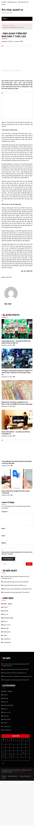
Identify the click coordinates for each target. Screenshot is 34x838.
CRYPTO (5, 607)
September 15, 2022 (7, 376)
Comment (5, 511)
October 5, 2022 (6, 465)
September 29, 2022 (7, 41)
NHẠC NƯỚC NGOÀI (8, 618)
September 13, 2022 (7, 406)
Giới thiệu (4, 2)
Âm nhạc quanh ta (12, 9)
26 (11, 755)
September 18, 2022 (7, 436)
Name (4, 528)
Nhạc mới (5, 614)
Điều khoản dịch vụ (12, 2)
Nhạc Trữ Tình (6, 625)
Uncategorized (7, 642)
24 (3, 755)
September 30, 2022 (7, 345)
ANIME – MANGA (7, 604)
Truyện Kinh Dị (6, 639)
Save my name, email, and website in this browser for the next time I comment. (17, 553)
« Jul (3, 763)
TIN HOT (5, 635)
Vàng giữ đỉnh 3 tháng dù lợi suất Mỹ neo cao (14, 585)
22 (23, 752)
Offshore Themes (8, 772)
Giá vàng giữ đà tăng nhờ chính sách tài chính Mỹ (15, 582)
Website (4, 543)
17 (3, 752)
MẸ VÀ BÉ (5, 611)
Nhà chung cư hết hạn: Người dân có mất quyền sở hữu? (17, 589)
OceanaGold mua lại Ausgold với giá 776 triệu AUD (16, 592)
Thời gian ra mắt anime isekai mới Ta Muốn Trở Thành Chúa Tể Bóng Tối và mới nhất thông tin (17, 372)
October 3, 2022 (6, 495)
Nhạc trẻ (5, 621)
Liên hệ (3, 4)
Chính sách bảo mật (23, 2)
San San (17, 41)
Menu (5, 18)
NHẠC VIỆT (6, 628)
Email (4, 535)
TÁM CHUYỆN (6, 632)
